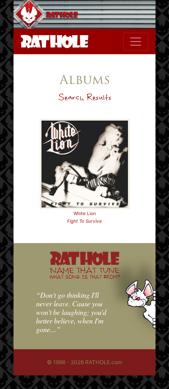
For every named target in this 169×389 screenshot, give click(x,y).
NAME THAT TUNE (85, 273)
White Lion (84, 213)
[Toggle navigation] (135, 42)
